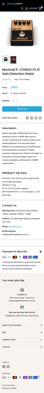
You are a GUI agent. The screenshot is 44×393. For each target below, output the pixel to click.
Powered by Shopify (9, 388)
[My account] (26, 8)
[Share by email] (40, 118)
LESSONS (33, 8)
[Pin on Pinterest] (31, 118)
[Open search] (22, 8)
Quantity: (6, 101)
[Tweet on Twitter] (35, 118)
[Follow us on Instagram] (8, 366)
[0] (39, 8)
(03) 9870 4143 (15, 226)
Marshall (6, 79)
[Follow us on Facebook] (3, 366)
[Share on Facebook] (27, 118)
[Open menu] (3, 4)
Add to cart (22, 109)
